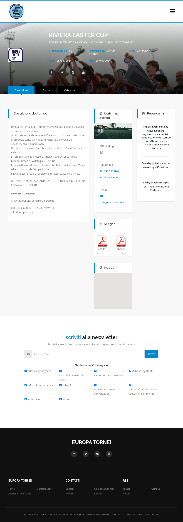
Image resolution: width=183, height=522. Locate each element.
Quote (46, 90)
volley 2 (66, 385)
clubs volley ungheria (39, 371)
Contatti (70, 488)
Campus (155, 488)
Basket (66, 399)
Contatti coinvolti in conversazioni (105, 391)
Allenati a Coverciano (19, 493)
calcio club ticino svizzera (108, 375)
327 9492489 (110, 177)
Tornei (11, 488)
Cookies (98, 493)
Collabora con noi (104, 488)
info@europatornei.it (112, 202)
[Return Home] (16, 11)
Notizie (126, 493)
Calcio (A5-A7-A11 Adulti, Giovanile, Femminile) (143, 391)
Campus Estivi (44, 488)
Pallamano (34, 399)
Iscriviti (151, 354)
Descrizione (21, 90)
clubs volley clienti (142, 371)
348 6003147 (111, 171)
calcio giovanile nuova (40, 385)
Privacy (69, 493)
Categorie (69, 90)
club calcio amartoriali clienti (72, 377)
